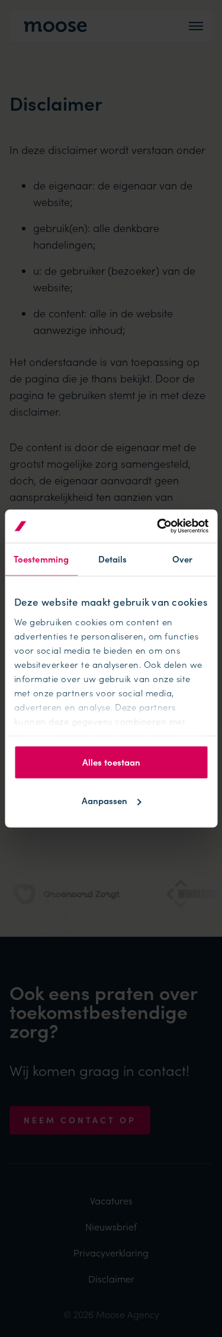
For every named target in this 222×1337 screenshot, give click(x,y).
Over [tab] (182, 558)
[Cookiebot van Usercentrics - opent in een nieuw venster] (158, 526)
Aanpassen (104, 800)
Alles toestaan (111, 761)
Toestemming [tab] (41, 558)
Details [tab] (112, 558)
